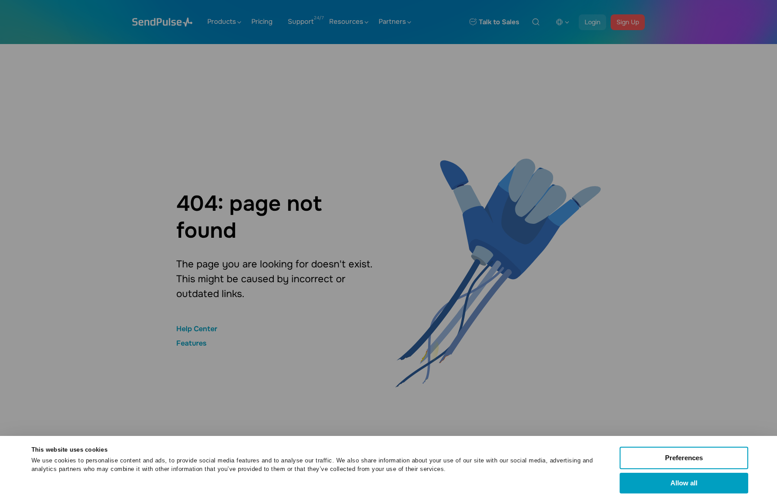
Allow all (683, 483)
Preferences (684, 458)
